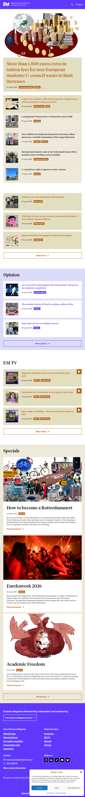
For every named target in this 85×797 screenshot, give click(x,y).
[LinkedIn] (51, 760)
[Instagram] (46, 760)
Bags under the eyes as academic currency (40, 323)
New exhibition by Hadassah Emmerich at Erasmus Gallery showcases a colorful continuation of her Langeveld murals (48, 135)
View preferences (73, 788)
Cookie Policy (50, 793)
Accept (39, 788)
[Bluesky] (67, 760)
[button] (81, 772)
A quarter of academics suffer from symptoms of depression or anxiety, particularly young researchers (50, 100)
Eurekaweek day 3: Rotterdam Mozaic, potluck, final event (47, 392)
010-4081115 (12, 763)
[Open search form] (72, 4)
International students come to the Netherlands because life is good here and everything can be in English (49, 153)
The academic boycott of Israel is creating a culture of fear (47, 304)
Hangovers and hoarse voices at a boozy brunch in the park (46, 374)
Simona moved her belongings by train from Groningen (47, 235)
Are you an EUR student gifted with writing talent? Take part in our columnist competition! (50, 286)
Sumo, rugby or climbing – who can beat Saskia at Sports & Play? (48, 413)
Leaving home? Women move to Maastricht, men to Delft (47, 116)
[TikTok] (57, 760)
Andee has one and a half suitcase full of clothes (43, 197)
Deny (57, 788)
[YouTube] (62, 760)
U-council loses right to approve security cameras (44, 169)
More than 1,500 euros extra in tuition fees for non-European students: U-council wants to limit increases (40, 72)
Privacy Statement (60, 793)
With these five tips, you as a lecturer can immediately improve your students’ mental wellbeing (50, 217)
